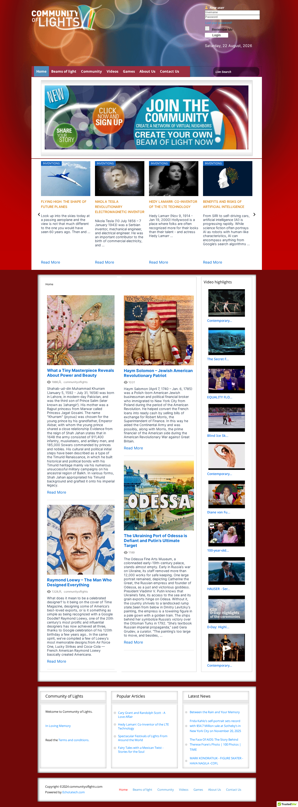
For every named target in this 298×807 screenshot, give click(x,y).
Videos (112, 71)
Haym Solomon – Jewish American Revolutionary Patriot (158, 373)
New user (217, 7)
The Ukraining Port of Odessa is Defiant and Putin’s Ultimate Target (155, 540)
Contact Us (169, 71)
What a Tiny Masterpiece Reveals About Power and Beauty (80, 373)
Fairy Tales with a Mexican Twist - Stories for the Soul (140, 750)
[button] (39, 214)
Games (129, 71)
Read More (50, 262)
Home (41, 71)
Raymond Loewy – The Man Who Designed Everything (79, 582)
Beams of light (63, 71)
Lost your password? (218, 22)
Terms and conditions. (67, 740)
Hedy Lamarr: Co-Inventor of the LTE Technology (143, 726)
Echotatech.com (65, 792)
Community (91, 71)
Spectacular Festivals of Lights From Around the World (142, 738)
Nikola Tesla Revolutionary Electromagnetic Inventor (119, 207)
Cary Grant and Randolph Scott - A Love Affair (141, 715)
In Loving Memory (58, 726)
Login (216, 35)
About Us (147, 71)
